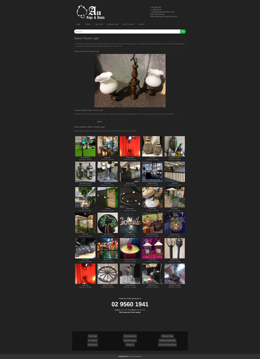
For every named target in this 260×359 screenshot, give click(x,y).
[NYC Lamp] (85, 232)
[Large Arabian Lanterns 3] (175, 156)
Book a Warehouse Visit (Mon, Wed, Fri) (163, 16)
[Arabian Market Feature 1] (152, 232)
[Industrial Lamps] (152, 207)
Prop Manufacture (130, 336)
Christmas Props (167, 336)
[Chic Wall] (108, 207)
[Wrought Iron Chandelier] (175, 283)
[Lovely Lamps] (108, 181)
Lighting (99, 121)
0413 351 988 (125, 310)
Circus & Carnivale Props (167, 345)
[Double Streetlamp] (85, 156)
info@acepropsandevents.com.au (163, 12)
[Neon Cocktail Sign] (130, 232)
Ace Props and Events (135, 356)
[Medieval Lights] (130, 207)
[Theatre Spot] (85, 283)
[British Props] (108, 156)
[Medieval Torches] (175, 258)
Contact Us (130, 345)
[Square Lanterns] (152, 258)
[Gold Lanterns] (152, 156)
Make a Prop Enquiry (157, 14)
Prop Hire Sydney (130, 340)
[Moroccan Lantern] (175, 232)
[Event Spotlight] (85, 258)
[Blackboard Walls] (130, 181)
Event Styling (92, 345)
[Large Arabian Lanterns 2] (85, 181)
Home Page (93, 336)
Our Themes (92, 340)
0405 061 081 (157, 9)
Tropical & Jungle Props (167, 340)
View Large (82, 159)
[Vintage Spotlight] (130, 156)
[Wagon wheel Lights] (108, 283)
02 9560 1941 (156, 7)
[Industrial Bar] (175, 181)
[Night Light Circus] (108, 258)
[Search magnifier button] (183, 31)
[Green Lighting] (85, 207)
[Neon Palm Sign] (108, 232)
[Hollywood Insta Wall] (152, 181)
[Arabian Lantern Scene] (130, 258)
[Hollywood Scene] (152, 283)
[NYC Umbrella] (175, 207)
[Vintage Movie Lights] (130, 283)
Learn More (89, 159)
